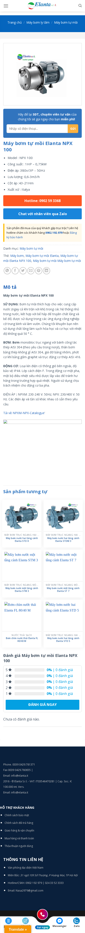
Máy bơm (17, 256)
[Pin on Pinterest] (38, 270)
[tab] (42, 287)
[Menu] (5, 5)
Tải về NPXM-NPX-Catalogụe (23, 413)
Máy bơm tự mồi (66, 22)
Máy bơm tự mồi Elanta (42, 256)
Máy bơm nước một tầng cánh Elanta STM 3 (21, 590)
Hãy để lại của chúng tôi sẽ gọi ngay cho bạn (47, 116)
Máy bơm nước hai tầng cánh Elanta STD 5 (63, 640)
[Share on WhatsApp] (7, 270)
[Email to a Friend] (30, 270)
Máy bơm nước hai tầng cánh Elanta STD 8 (22, 540)
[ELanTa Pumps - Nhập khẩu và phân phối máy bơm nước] (42, 6)
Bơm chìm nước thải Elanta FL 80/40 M (22, 640)
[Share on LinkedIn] (46, 270)
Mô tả (10, 287)
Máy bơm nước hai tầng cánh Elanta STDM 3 (63, 540)
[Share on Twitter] (23, 270)
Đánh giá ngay (42, 704)
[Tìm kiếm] (80, 6)
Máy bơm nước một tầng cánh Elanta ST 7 (63, 590)
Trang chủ (14, 22)
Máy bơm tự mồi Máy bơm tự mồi (57, 261)
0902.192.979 (53, 233)
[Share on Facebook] (15, 270)
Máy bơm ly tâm (37, 22)
